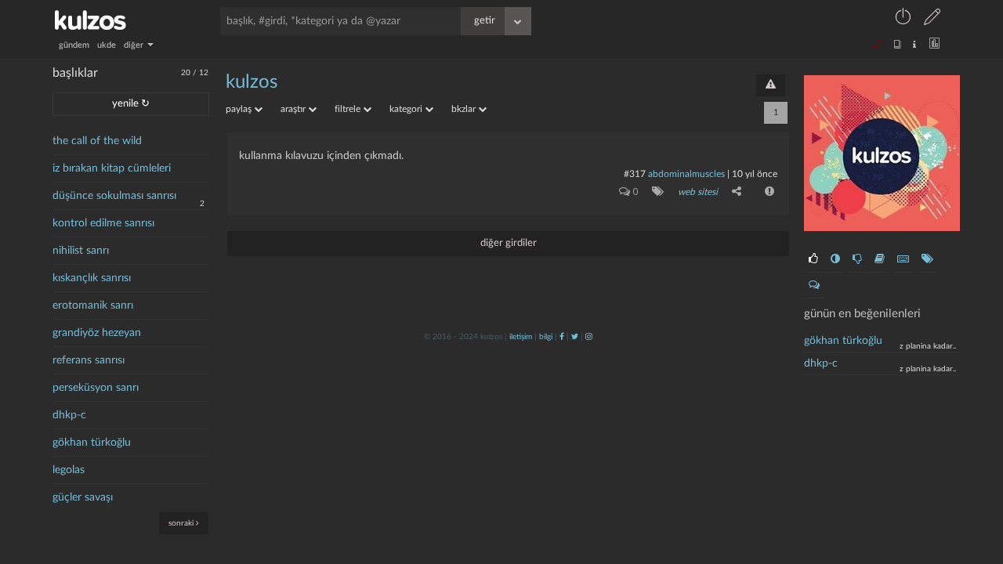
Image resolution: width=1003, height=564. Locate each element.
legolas (69, 470)
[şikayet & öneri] (770, 85)
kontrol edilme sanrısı (103, 223)
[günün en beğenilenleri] (813, 259)
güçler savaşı (83, 497)
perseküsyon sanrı (96, 387)
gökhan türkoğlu (92, 442)
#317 (635, 174)
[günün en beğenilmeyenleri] (857, 259)
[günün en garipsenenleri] (835, 259)
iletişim (520, 337)
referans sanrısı (89, 360)
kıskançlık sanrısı (92, 278)
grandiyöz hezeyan (97, 332)
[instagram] (588, 337)
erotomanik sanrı (93, 305)
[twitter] (574, 337)
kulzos (251, 82)
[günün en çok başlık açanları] (927, 259)
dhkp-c (69, 415)
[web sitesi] (655, 191)
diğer (135, 45)
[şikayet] (768, 191)
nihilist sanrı (81, 250)
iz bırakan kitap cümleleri (112, 168)
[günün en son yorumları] (814, 285)
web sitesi (698, 192)
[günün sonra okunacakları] (879, 259)
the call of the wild (97, 141)
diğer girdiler (508, 243)
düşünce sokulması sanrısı (114, 195)
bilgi (545, 337)
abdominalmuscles (686, 174)
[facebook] (561, 337)
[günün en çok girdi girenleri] (903, 259)
